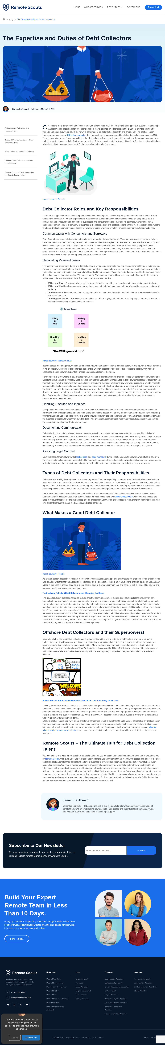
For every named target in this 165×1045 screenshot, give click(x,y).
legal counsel (81, 457)
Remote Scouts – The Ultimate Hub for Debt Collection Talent (19, 173)
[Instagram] (14, 1004)
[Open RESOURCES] (122, 7)
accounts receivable (123, 497)
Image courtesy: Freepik (53, 199)
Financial (109, 972)
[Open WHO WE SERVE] (102, 7)
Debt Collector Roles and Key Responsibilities (17, 129)
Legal (78, 972)
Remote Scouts (52, 759)
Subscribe (141, 850)
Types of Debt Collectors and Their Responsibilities (19, 141)
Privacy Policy (156, 1037)
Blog (11, 19)
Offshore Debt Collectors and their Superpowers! (19, 161)
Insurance (138, 972)
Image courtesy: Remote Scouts (57, 361)
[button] (14, 1038)
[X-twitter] (20, 1004)
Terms (146, 1037)
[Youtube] (27, 1004)
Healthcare (51, 972)
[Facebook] (8, 1004)
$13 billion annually (75, 135)
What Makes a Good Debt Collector (19, 151)
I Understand (31, 1037)
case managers (99, 457)
